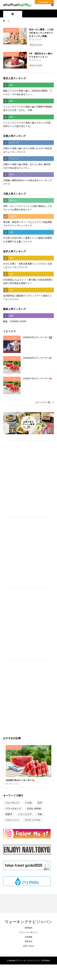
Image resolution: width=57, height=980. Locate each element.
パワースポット (13, 808)
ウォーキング (12, 802)
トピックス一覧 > (44, 402)
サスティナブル (32, 820)
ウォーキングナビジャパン (28, 921)
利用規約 (28, 928)
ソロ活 (28, 802)
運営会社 (28, 941)
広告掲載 (28, 937)
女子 (40, 802)
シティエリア (25, 814)
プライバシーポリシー (28, 932)
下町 (40, 814)
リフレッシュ (12, 820)
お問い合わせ (28, 946)
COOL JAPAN (34, 808)
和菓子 (9, 814)
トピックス (37, 45)
